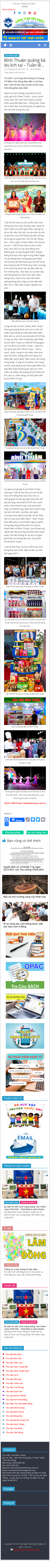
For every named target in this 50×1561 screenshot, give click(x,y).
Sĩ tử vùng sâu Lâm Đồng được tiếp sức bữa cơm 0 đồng (23, 925)
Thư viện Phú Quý (13, 1379)
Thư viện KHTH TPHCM (16, 1395)
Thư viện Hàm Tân (14, 1362)
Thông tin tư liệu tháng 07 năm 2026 (18, 9)
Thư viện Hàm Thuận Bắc (17, 1367)
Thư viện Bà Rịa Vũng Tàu (17, 1420)
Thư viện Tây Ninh (14, 1428)
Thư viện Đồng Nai (14, 1416)
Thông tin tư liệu (11, 1265)
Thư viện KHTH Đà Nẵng (16, 1399)
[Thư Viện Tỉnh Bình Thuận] (5, 45)
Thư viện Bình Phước (15, 1412)
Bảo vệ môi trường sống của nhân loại (24, 896)
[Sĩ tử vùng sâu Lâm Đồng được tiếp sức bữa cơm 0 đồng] (25, 903)
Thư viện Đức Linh (14, 1358)
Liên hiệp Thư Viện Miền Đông (19, 1403)
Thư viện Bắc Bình (14, 1354)
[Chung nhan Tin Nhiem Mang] (25, 1550)
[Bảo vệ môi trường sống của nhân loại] (25, 876)
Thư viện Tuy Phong (15, 1387)
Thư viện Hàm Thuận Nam (17, 1371)
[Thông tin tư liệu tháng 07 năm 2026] (25, 1234)
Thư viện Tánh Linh (14, 1383)
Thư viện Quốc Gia (14, 1391)
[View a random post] (45, 45)
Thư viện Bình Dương (15, 1407)
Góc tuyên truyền (11, 55)
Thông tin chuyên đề (28, 1202)
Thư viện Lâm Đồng (14, 1432)
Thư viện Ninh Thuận (15, 1424)
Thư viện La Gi (12, 1375)
